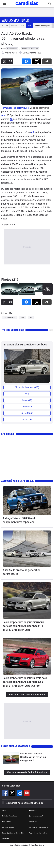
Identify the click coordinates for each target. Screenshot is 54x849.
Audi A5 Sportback (15, 20)
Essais (14, 25)
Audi (3, 115)
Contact (4, 810)
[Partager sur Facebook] (27, 60)
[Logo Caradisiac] (27, 6)
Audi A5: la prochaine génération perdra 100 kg (21, 571)
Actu (29, 25)
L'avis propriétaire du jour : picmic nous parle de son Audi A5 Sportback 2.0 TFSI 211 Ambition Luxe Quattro (25, 681)
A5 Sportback (9, 317)
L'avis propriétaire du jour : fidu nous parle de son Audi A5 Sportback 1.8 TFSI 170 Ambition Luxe (23, 626)
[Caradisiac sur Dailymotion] (20, 793)
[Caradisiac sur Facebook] (5, 793)
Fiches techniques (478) (27, 387)
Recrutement (6, 822)
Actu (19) (27, 419)
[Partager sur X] (37, 60)
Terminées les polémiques (15, 108)
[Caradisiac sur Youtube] (27, 793)
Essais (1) (27, 400)
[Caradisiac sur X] (12, 793)
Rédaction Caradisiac (9, 816)
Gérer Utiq (5, 839)
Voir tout (46, 290)
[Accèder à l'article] (27, 500)
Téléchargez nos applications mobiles (24, 803)
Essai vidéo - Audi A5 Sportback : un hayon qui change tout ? (33, 757)
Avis (22, 25)
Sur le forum (27, 413)
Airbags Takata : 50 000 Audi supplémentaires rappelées (19, 520)
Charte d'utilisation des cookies (13, 833)
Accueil (5, 25)
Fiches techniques (42, 25)
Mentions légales (8, 827)
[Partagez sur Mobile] (47, 60)
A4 (32, 132)
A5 (11, 119)
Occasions (27, 406)
